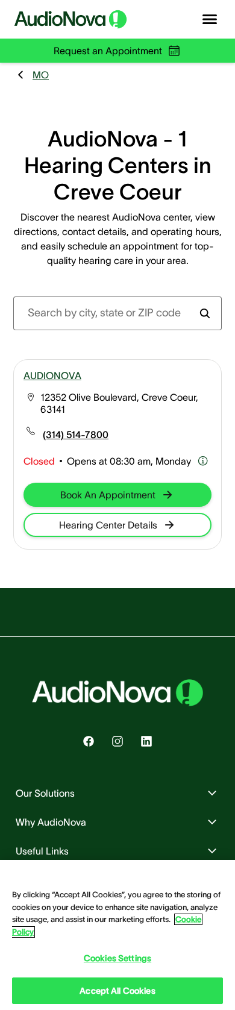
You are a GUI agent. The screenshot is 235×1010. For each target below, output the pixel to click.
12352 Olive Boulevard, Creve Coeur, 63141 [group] (119, 403)
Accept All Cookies (117, 991)
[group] (75, 434)
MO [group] (41, 74)
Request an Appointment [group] (108, 50)
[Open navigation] (210, 19)
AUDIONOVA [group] (52, 375)
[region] (117, 935)
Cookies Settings (117, 958)
